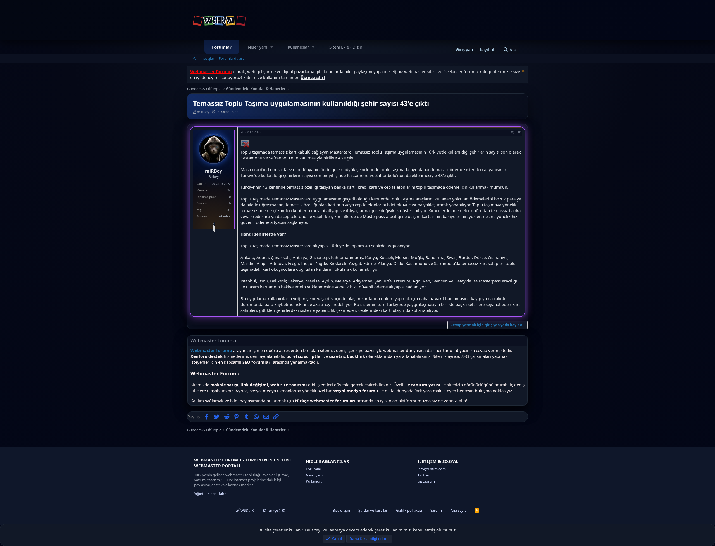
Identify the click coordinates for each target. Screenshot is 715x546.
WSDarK (247, 510)
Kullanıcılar (298, 47)
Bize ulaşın (341, 510)
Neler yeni (257, 47)
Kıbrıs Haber (217, 493)
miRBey (203, 111)
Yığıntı (199, 493)
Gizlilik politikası (409, 510)
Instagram (426, 481)
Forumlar (222, 47)
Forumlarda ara (231, 58)
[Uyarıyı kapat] (522, 72)
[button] (272, 47)
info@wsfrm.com (432, 468)
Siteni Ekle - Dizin (345, 47)
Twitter (423, 475)
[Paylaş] (512, 132)
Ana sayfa (458, 510)
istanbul (225, 216)
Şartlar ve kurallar (372, 510)
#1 (520, 132)
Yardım (436, 510)
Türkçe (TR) (275, 510)
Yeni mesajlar (203, 58)
